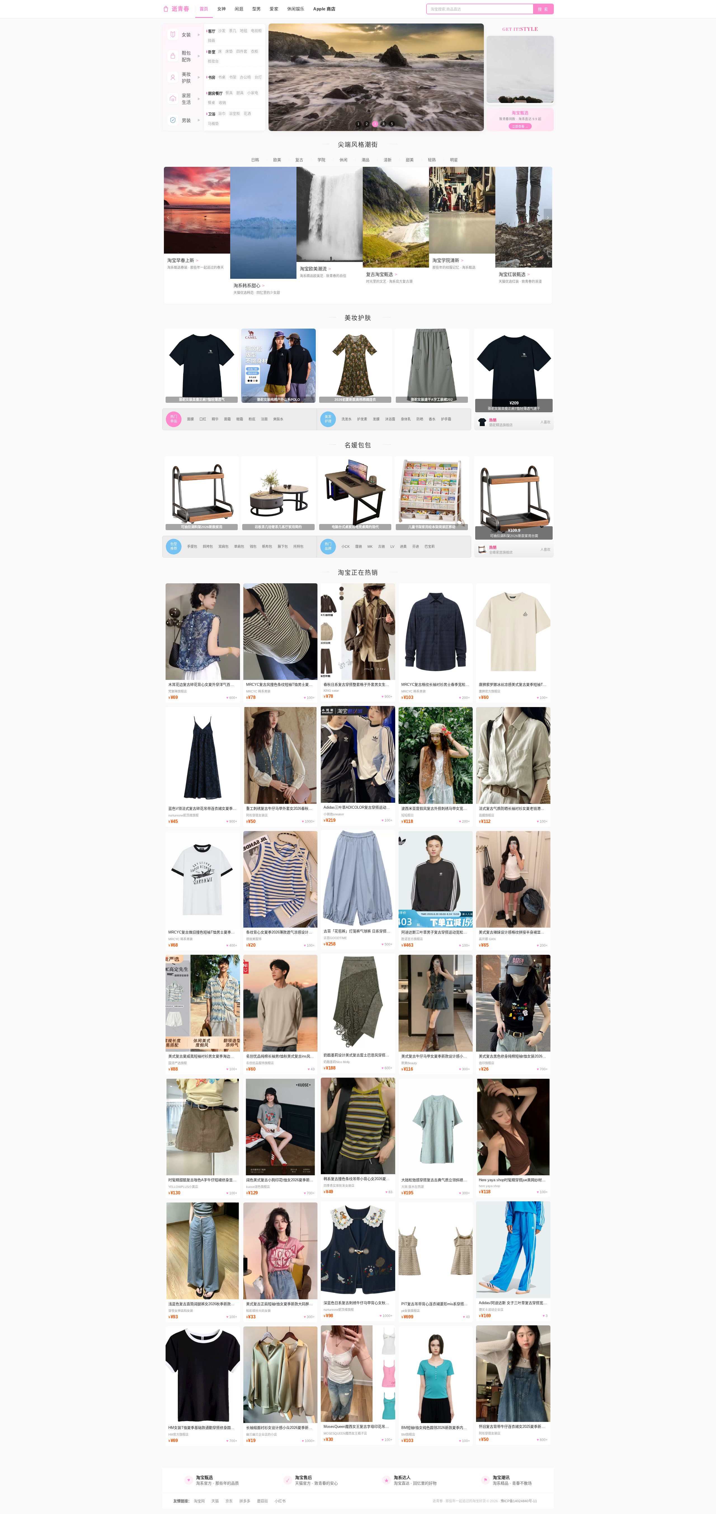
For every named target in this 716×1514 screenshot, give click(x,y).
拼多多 (244, 1501)
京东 (229, 1501)
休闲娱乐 (295, 8)
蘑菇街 (262, 1501)
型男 (256, 8)
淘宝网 (199, 1501)
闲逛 (239, 8)
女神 (221, 8)
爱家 (274, 8)
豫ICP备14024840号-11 (519, 1501)
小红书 (280, 1501)
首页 (204, 8)
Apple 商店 (324, 8)
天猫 (215, 1501)
